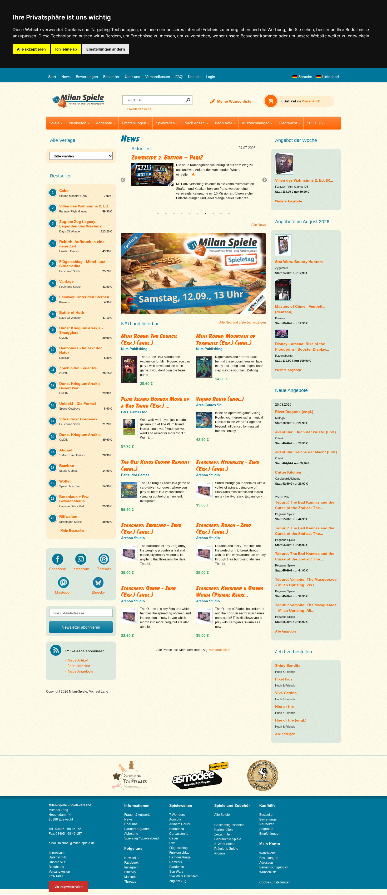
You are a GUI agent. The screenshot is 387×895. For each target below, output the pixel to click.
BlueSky (130, 872)
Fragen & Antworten (138, 815)
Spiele (54, 123)
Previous (124, 180)
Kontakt (194, 76)
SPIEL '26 (315, 123)
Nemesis (175, 862)
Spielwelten (165, 123)
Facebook (57, 569)
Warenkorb (267, 853)
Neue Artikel (78, 660)
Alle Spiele (222, 815)
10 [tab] (229, 213)
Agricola (175, 819)
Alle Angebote (285, 631)
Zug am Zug (177, 881)
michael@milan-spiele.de (76, 843)
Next (262, 180)
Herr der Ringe (180, 857)
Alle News (258, 225)
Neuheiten (77, 123)
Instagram (80, 569)
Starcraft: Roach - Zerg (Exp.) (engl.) (223, 528)
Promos (219, 853)
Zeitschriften (223, 834)
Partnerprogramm (137, 829)
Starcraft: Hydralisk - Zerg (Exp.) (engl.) (227, 465)
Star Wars (176, 871)
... (186, 198)
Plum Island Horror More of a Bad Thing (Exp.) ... (155, 402)
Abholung (131, 834)
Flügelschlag (178, 848)
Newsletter (132, 858)
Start (52, 76)
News (66, 76)
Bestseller (111, 76)
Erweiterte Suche (139, 109)
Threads (104, 569)
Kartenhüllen (223, 830)
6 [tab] (197, 213)
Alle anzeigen (285, 734)
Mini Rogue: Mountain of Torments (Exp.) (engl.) (225, 339)
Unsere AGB (57, 862)
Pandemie (176, 867)
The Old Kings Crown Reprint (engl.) (155, 465)
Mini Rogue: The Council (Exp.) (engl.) (149, 339)
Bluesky (98, 592)
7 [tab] (205, 213)
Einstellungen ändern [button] (105, 49)
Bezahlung (56, 867)
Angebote (104, 123)
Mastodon (63, 592)
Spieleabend (149, 838)
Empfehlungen (134, 123)
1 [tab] (158, 213)
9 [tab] (221, 213)
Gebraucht (288, 123)
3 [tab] (173, 213)
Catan (173, 838)
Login (210, 76)
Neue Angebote (80, 671)
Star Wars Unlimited (183, 876)
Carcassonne (178, 834)
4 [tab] (181, 213)
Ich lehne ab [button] (66, 49)
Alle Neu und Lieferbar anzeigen (242, 322)
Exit (172, 843)
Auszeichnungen (256, 123)
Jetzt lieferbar (79, 666)
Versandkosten (157, 76)
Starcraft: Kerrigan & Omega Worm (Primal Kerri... (229, 591)
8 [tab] (213, 213)
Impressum (56, 852)
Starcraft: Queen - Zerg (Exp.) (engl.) (148, 591)
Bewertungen (87, 76)
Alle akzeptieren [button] (31, 49)
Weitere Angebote (288, 201)
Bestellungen (268, 858)
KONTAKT (56, 876)
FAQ (179, 76)
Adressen (266, 862)
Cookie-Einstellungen (274, 882)
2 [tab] (165, 213)
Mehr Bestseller (73, 531)
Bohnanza (176, 829)
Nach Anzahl (195, 123)
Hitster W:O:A (149, 157)
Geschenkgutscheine (229, 825)
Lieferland (330, 76)
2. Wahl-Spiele (224, 844)
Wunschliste (268, 872)
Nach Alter (223, 123)
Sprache (304, 76)
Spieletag (131, 838)
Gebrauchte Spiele (227, 839)
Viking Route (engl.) (220, 398)
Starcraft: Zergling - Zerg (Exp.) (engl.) (151, 528)
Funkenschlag (179, 852)
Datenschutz (58, 857)
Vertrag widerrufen (68, 887)
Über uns (132, 76)
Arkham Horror (179, 824)
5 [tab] (189, 213)
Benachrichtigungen (273, 867)
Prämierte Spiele (226, 849)
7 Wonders (177, 815)
